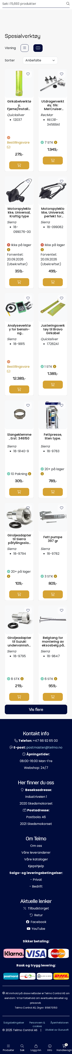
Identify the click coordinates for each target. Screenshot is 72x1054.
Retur (38, 915)
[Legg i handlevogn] (19, 165)
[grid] (38, 48)
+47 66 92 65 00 (45, 740)
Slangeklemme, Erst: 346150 (19, 436)
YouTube (38, 928)
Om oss (36, 845)
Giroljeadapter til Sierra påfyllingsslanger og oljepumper (19, 539)
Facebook (38, 922)
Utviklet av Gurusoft (57, 1029)
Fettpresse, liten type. (53, 436)
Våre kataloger (36, 859)
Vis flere (36, 709)
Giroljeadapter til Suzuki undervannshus (19, 641)
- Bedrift (36, 886)
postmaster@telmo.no (44, 747)
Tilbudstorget (38, 908)
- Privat (36, 879)
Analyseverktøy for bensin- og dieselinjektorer (19, 329)
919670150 (51, 1007)
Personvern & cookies (37, 1024)
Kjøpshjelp (36, 866)
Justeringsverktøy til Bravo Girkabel (53, 329)
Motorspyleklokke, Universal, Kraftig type (19, 212)
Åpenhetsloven (59, 1022)
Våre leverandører (36, 852)
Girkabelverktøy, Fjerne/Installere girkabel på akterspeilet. (19, 105)
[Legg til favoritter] (28, 74)
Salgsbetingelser (13, 1022)
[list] (25, 48)
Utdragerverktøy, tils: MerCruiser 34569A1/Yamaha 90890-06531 (52, 105)
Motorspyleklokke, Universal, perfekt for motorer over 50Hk (52, 212)
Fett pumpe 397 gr (52, 539)
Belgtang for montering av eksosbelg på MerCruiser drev (53, 641)
